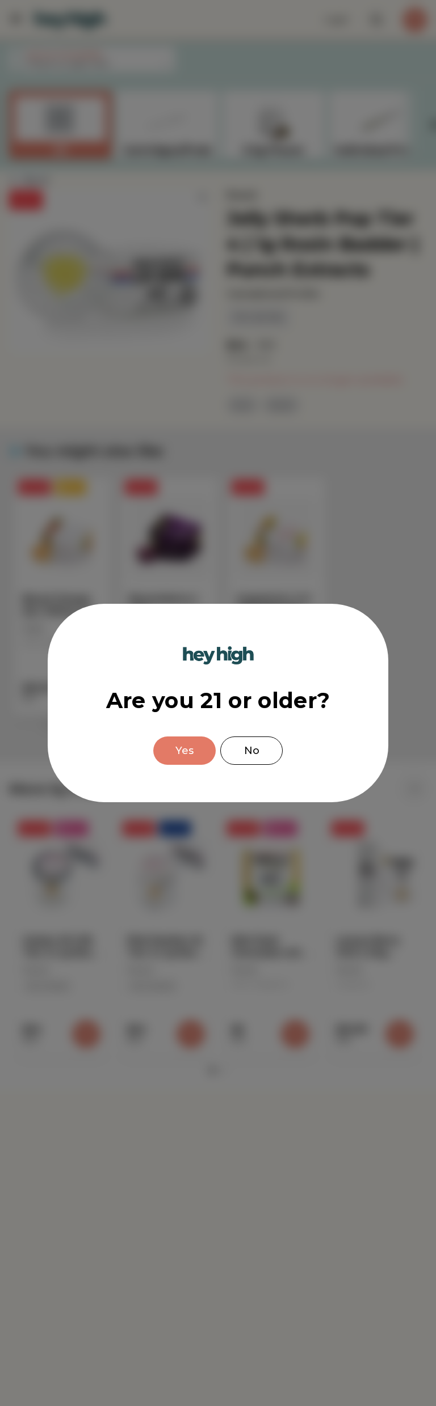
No (251, 750)
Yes (184, 750)
